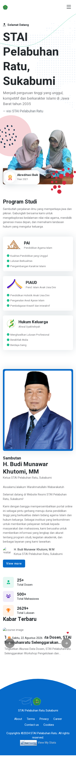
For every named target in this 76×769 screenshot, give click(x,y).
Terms (31, 719)
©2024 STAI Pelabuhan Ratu (39, 733)
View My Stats (47, 742)
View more (14, 563)
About (18, 719)
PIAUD (31, 283)
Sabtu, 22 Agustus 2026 (27, 638)
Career (57, 719)
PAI (27, 243)
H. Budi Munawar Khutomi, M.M (34, 549)
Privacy (44, 719)
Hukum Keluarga (33, 322)
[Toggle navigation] (69, 7)
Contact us (32, 725)
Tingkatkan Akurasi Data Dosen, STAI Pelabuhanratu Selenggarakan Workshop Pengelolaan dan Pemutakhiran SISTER (37, 645)
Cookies (48, 725)
